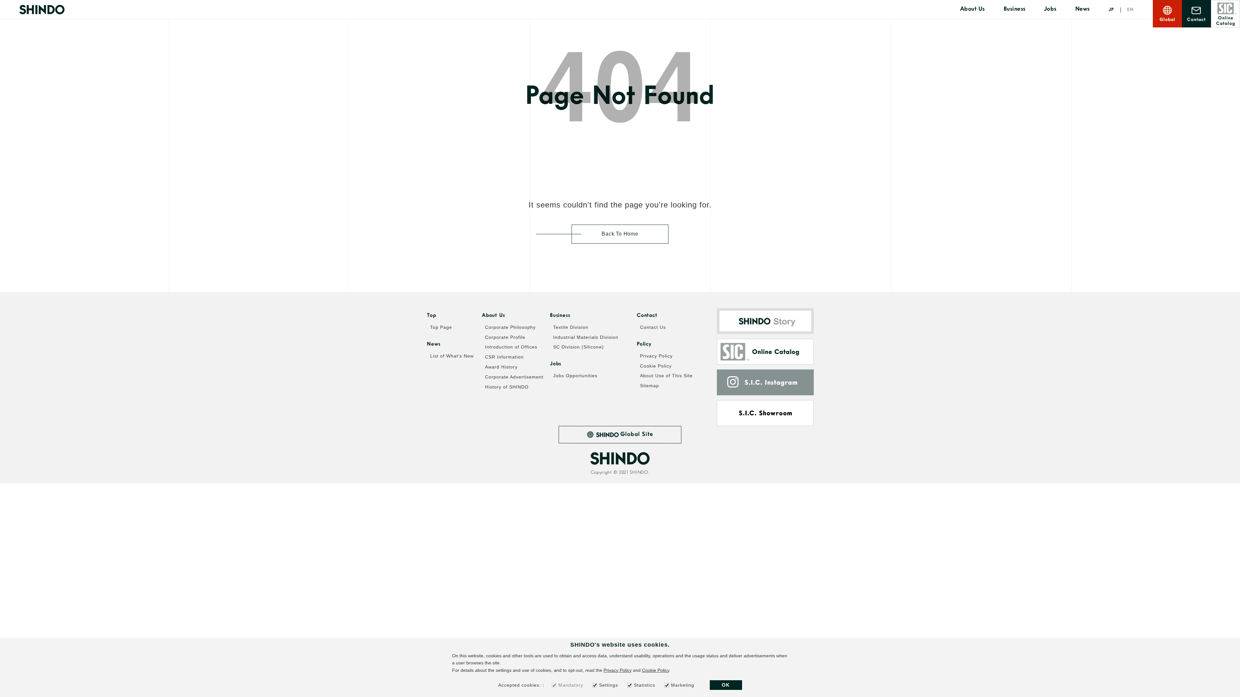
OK (726, 685)
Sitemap (649, 385)
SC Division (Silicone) (578, 346)
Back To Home (620, 234)
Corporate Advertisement (514, 376)
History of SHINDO (507, 386)
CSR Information (504, 356)
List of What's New (452, 356)
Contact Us (653, 327)
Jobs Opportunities (575, 375)
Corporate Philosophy (510, 327)
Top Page (441, 327)
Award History (501, 366)
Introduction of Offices (511, 346)
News (1082, 9)
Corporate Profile (505, 337)
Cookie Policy (656, 366)
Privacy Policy (656, 356)
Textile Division (570, 327)
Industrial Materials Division (585, 337)
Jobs (1050, 9)
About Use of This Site (666, 375)
